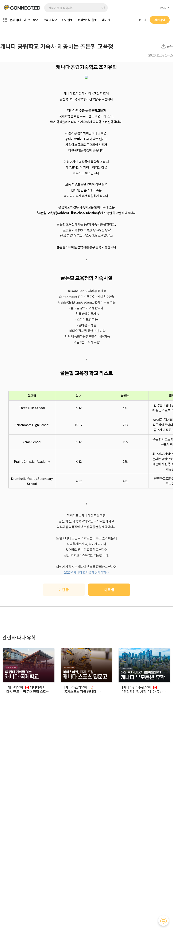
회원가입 (159, 20)
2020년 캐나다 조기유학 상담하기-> (86, 572)
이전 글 (64, 589)
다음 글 (109, 589)
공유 (170, 46)
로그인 (142, 20)
